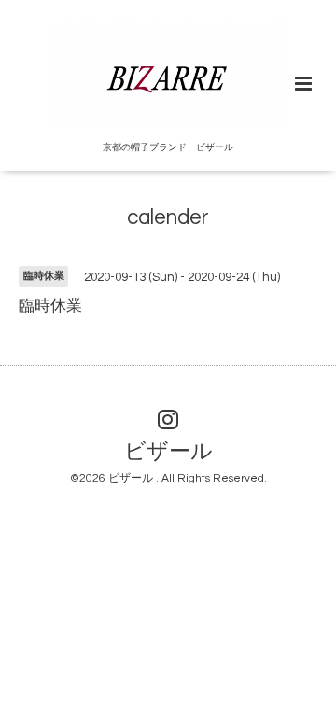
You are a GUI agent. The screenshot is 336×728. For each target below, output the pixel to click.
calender (168, 218)
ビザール (168, 452)
